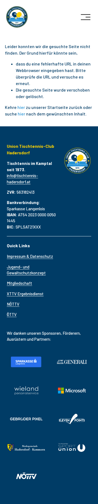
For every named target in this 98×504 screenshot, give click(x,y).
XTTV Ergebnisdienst (25, 293)
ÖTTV (12, 314)
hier (21, 107)
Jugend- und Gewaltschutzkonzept (26, 269)
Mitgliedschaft (19, 283)
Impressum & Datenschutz (30, 256)
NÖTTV (13, 304)
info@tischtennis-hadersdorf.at (22, 178)
